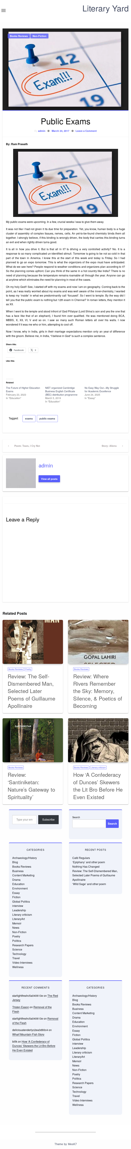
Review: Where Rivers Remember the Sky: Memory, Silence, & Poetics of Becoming (97, 691)
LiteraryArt (18, 919)
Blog (15, 862)
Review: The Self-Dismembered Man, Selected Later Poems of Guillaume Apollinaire (31, 691)
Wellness (18, 967)
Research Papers (22, 945)
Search (76, 817)
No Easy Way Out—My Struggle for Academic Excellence (102, 389)
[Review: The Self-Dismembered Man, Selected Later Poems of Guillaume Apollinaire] (33, 642)
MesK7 (72, 1144)
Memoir (16, 923)
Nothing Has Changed (85, 866)
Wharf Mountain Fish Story (28, 1034)
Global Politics (21, 901)
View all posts (49, 479)
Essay (16, 893)
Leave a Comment (86, 130)
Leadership (19, 910)
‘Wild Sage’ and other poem (89, 884)
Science (17, 949)
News (15, 928)
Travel (16, 958)
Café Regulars (81, 858)
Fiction (16, 897)
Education (18, 884)
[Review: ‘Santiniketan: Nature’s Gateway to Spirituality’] (33, 740)
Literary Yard (105, 8)
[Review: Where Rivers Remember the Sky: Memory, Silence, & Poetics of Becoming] (98, 642)
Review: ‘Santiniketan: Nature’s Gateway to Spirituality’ (31, 785)
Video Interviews (22, 962)
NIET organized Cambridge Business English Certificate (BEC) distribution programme (61, 391)
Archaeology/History (24, 858)
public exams (47, 418)
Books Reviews (19, 36)
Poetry (28, 669)
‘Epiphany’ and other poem (88, 862)
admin (41, 130)
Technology (19, 954)
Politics (16, 941)
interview (17, 906)
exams (29, 418)
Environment (20, 888)
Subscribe (48, 819)
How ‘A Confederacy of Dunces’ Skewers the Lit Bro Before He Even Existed (98, 785)
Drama (16, 880)
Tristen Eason (20, 1007)
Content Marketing (23, 875)
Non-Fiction (39, 36)
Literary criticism (98, 767)
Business (18, 871)
